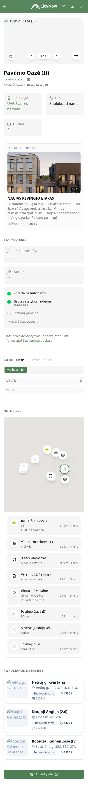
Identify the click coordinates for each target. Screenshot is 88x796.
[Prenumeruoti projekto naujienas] (10, 56)
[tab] (16, 370)
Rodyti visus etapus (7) (25, 322)
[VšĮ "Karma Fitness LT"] (56, 453)
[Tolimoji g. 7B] (35, 459)
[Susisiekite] (72, 6)
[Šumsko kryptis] (50, 476)
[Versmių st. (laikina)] (63, 455)
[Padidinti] (76, 55)
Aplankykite (44, 774)
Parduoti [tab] (35, 360)
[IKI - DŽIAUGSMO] (47, 449)
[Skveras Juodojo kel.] (24, 467)
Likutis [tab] (20, 360)
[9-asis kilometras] (65, 479)
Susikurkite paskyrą (37, 340)
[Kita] (57, 56)
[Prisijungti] (81, 6)
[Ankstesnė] (31, 56)
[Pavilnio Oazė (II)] (64, 469)
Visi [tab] (49, 360)
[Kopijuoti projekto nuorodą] (63, 6)
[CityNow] (44, 6)
